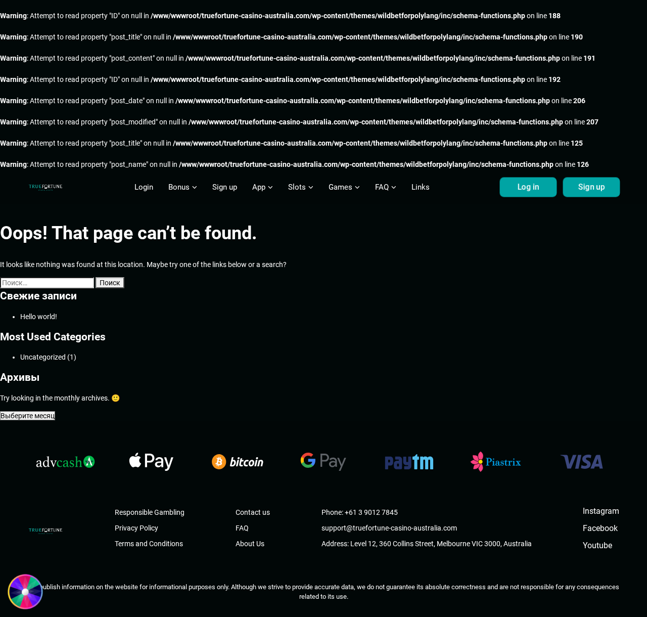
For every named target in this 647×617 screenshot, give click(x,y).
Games (340, 187)
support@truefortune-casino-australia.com (389, 528)
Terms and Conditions (149, 544)
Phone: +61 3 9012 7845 (359, 512)
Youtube (597, 545)
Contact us (253, 512)
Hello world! (38, 317)
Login (143, 187)
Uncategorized (43, 357)
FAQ (382, 187)
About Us (250, 544)
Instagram (601, 511)
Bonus (179, 187)
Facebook (600, 528)
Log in (528, 187)
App (258, 187)
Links (420, 187)
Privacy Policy (136, 528)
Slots (297, 187)
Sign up (224, 187)
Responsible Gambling (149, 512)
